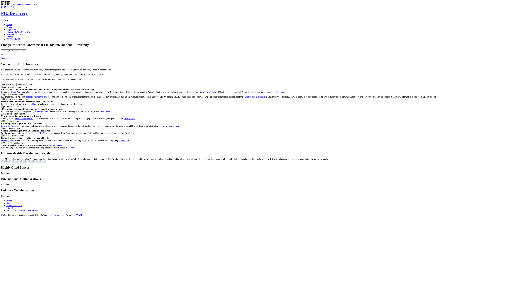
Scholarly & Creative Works (18, 32)
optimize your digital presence (39, 97)
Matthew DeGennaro (24, 118)
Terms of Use (58, 215)
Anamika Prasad (42, 111)
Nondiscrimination (14, 205)
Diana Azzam (17, 92)
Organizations (12, 29)
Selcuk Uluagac (56, 145)
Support (9, 37)
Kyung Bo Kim (7, 126)
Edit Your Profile (13, 39)
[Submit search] (2, 54)
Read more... (281, 92)
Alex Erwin (44, 133)
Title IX (9, 208)
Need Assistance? (25, 85)
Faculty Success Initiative (254, 97)
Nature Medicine (209, 92)
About (9, 201)
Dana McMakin (8, 140)
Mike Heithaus (31, 104)
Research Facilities (14, 34)
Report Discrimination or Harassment (22, 210)
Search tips (5, 58)
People (9, 27)
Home (9, 24)
